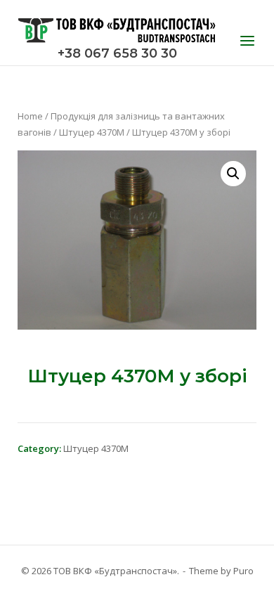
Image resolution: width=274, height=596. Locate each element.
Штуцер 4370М (91, 132)
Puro (243, 570)
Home (30, 116)
